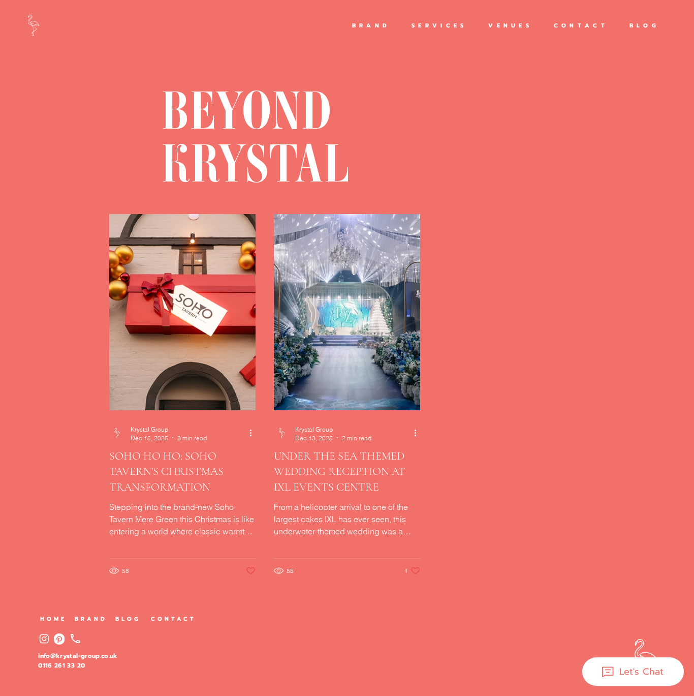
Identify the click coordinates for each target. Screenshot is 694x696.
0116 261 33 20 (61, 665)
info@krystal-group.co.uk (78, 655)
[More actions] (254, 433)
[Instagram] (44, 638)
